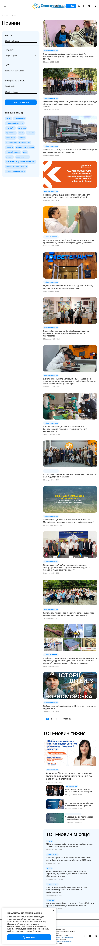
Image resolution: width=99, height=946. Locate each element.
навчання (30, 133)
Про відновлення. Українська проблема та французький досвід (79, 804)
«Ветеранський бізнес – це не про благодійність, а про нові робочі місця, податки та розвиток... (70, 904)
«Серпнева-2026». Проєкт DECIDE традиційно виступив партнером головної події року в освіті (79, 790)
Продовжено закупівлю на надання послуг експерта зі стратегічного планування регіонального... (66, 889)
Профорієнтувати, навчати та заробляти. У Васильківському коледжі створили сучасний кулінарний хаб (65, 429)
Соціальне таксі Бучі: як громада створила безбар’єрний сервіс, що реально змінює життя (70, 151)
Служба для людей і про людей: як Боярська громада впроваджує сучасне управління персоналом (68, 614)
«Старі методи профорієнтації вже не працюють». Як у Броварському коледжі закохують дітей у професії (69, 241)
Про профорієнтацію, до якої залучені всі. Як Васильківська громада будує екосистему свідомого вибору (68, 56)
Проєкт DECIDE (52, 770)
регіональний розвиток (15, 123)
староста (9, 147)
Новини (15, 16)
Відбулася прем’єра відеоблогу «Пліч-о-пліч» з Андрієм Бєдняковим (69, 707)
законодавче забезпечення (16, 166)
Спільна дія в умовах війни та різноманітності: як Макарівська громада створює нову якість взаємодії (68, 521)
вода (25, 152)
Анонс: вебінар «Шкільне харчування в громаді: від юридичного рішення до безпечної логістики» (70, 776)
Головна (5, 16)
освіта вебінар (19, 118)
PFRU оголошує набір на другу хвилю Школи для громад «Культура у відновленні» (69, 845)
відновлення (10, 133)
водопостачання (22, 157)
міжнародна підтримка (25, 147)
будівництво (10, 137)
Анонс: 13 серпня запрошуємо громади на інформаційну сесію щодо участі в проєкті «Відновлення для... (66, 873)
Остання (67, 719)
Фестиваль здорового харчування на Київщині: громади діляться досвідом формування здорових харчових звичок (70, 104)
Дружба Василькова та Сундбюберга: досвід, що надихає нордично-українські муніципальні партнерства (66, 333)
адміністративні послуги (15, 171)
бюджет (22, 137)
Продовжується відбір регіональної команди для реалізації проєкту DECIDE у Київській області (66, 196)
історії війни (10, 128)
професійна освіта (13, 152)
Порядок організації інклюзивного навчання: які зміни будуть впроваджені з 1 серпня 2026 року (69, 859)
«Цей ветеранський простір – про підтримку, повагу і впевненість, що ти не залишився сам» (68, 287)
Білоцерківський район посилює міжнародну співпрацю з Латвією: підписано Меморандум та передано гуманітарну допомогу (66, 567)
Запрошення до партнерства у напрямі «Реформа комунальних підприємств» (79, 818)
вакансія (9, 157)
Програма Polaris (73, 814)
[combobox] (21, 41)
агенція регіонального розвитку (18, 142)
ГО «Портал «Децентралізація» (63, 937)
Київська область (51, 50)
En (79, 6)
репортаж (21, 128)
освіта (21, 133)
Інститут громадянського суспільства (20, 162)
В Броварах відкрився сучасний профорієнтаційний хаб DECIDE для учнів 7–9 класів (70, 475)
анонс (8, 118)
